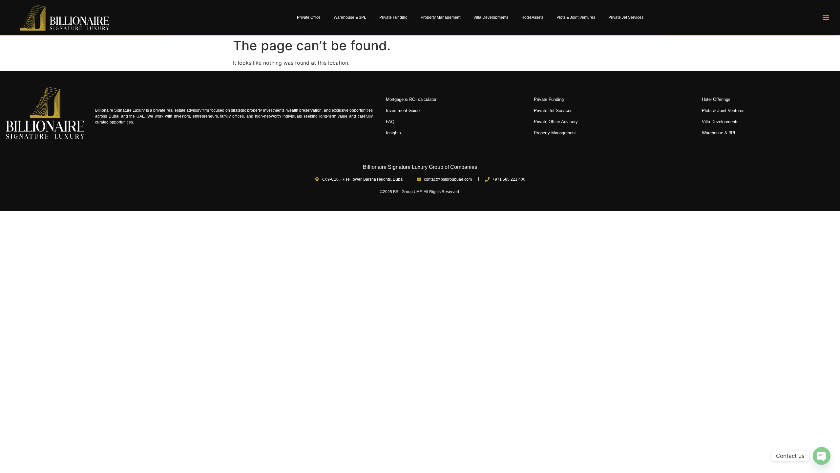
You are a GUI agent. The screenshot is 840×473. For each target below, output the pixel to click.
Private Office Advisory (556, 121)
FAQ (390, 121)
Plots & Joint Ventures (575, 17)
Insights (393, 132)
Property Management (440, 17)
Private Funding (393, 17)
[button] (825, 17)
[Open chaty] (821, 456)
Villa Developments (490, 17)
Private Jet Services (625, 17)
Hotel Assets (532, 17)
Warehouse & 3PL (350, 17)
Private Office (309, 17)
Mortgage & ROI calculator (411, 99)
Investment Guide (403, 110)
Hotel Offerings (716, 99)
